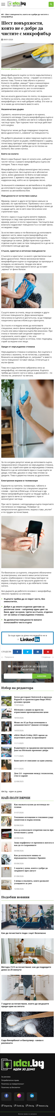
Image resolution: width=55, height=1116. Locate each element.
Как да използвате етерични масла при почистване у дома (33, 831)
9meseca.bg (43, 1106)
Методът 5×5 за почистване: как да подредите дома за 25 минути (26, 968)
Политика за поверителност (12, 1084)
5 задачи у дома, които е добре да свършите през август (31, 869)
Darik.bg (20, 1106)
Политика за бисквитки (10, 1087)
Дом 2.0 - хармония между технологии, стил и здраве (33, 774)
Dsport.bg (8, 1106)
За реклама (5, 1077)
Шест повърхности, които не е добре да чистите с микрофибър (25, 15)
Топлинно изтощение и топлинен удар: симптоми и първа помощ (33, 818)
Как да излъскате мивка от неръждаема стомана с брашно (30, 856)
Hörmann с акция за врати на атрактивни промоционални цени (31, 711)
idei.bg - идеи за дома (11, 791)
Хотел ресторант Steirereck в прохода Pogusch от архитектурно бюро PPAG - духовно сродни (33, 699)
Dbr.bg (31, 1106)
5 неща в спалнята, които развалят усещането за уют (31, 882)
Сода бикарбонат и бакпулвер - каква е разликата (22, 1041)
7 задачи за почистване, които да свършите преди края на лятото (25, 1005)
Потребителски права (10, 1080)
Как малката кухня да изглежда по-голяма (32, 805)
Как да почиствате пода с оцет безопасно (23, 933)
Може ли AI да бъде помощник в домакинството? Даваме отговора (31, 723)
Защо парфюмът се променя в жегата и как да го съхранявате (34, 844)
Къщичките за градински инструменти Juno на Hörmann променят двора (33, 749)
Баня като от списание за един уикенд (33, 761)
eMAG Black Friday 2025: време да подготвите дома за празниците (30, 736)
